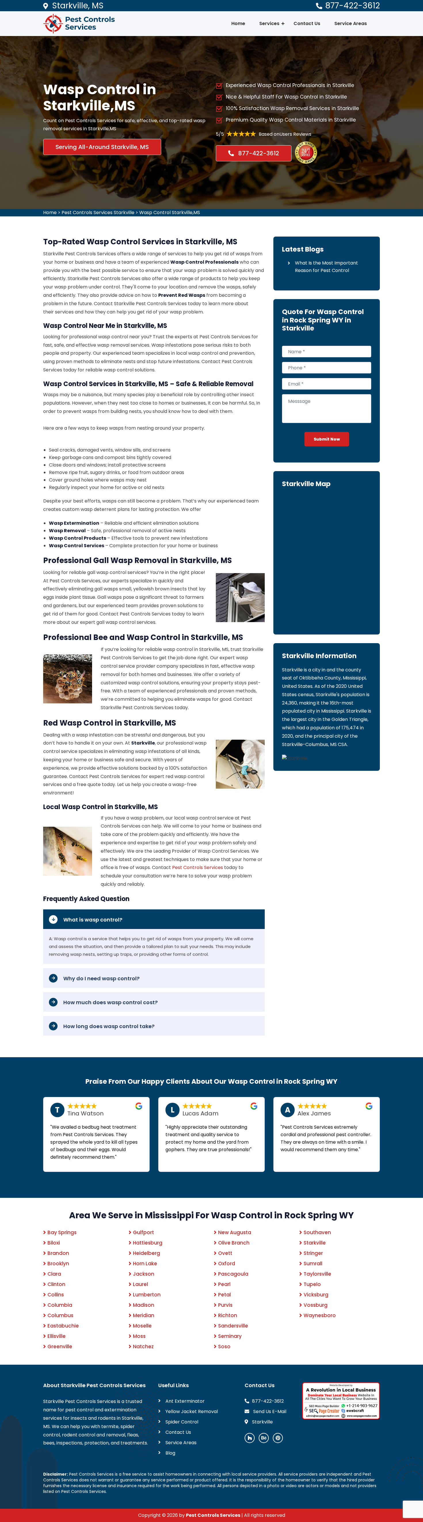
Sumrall (313, 1263)
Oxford (226, 1263)
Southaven (317, 1232)
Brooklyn (58, 1263)
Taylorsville (317, 1273)
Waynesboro (320, 1315)
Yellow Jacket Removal (191, 1411)
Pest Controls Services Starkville (98, 212)
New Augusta (234, 1232)
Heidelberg (146, 1253)
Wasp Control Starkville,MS (169, 212)
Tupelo (312, 1284)
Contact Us (307, 23)
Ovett (225, 1253)
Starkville (315, 1242)
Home (238, 23)
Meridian (143, 1315)
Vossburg (315, 1305)
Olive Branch (233, 1242)
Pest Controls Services (197, 867)
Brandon (58, 1253)
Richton (227, 1315)
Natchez (143, 1346)
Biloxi (53, 1242)
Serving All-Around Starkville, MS (102, 147)
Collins (55, 1294)
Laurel (140, 1284)
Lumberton (147, 1294)
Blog (170, 1453)
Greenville (59, 1346)
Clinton (56, 1284)
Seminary (230, 1336)
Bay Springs (62, 1232)
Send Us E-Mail (269, 1411)
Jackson (143, 1273)
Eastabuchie (63, 1325)
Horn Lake (145, 1263)
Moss (139, 1336)
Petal (224, 1294)
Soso (224, 1346)
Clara (54, 1273)
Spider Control (181, 1422)
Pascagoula (233, 1273)
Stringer (313, 1253)
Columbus (60, 1315)
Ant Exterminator (185, 1401)
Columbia (59, 1305)
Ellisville (56, 1336)
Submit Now (327, 439)
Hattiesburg (147, 1242)
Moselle (142, 1325)
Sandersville (233, 1325)
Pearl (224, 1284)
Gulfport (143, 1232)
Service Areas (350, 23)
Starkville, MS (78, 5)
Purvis (225, 1305)
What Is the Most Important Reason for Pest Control (326, 267)
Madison (143, 1305)
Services (269, 23)
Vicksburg (316, 1294)
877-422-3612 (352, 5)
